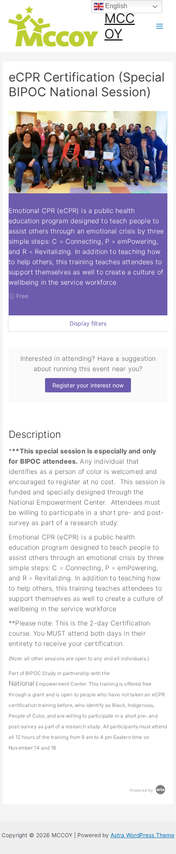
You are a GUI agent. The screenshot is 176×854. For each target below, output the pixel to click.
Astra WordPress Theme (142, 835)
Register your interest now (88, 385)
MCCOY (119, 26)
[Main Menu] (159, 26)
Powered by (142, 790)
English (115, 5)
